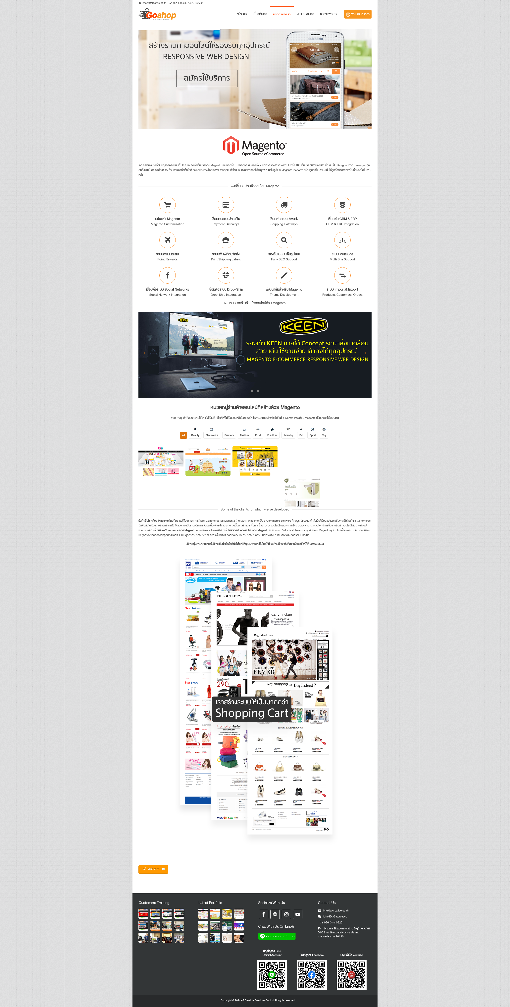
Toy (324, 435)
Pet (301, 435)
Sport (313, 435)
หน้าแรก (241, 14)
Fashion (244, 435)
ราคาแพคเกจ (328, 14)
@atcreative (340, 916)
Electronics (212, 435)
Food (258, 435)
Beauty (195, 435)
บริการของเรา (282, 14)
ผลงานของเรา (305, 14)
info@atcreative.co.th (154, 3)
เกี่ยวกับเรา (260, 14)
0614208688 (180, 3)
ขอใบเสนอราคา (360, 14)
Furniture (272, 435)
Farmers (229, 435)
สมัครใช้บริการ (207, 78)
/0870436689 (195, 3)
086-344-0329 (333, 922)
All (183, 435)
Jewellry (288, 435)
